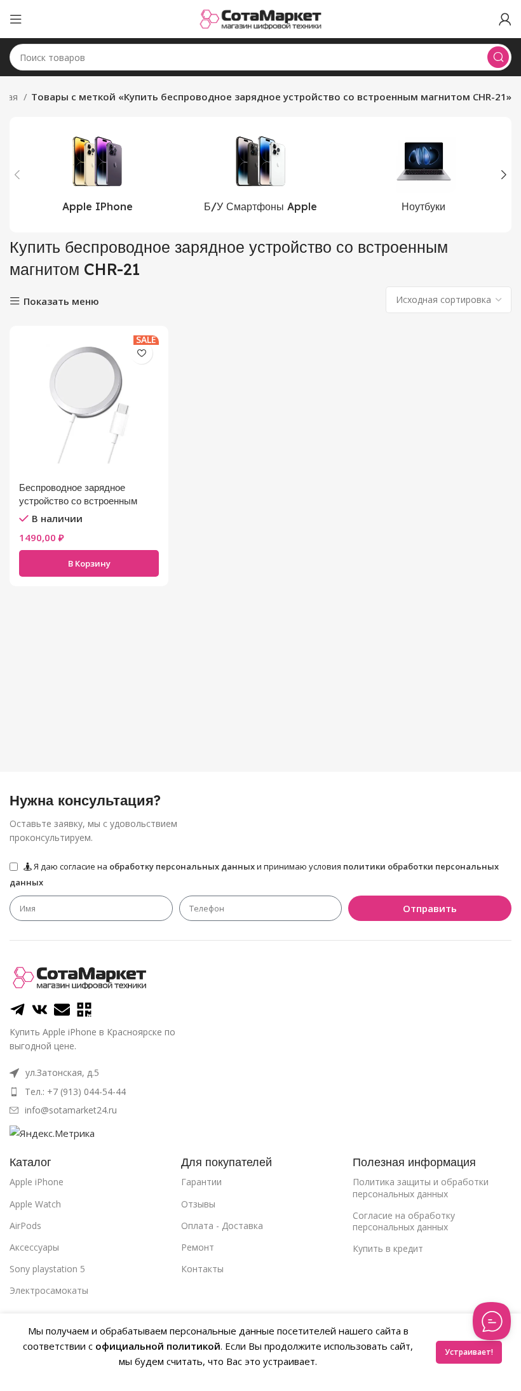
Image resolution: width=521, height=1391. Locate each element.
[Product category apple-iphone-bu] (261, 175)
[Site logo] (260, 17)
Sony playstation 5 (47, 1269)
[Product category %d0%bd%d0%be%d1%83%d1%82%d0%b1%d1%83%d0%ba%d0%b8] (423, 175)
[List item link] (177, 1092)
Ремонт (197, 1247)
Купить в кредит (388, 1248)
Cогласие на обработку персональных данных (404, 1221)
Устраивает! (469, 1352)
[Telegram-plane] (17, 1010)
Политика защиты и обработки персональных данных (421, 1187)
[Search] (498, 57)
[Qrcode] (84, 1010)
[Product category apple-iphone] (97, 175)
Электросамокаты (49, 1290)
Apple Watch (35, 1204)
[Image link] (79, 976)
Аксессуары (34, 1247)
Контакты (202, 1269)
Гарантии (201, 1182)
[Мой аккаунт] (505, 19)
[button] (89, 563)
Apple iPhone (37, 1182)
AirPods (25, 1226)
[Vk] (40, 1010)
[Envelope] (62, 1010)
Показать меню (61, 301)
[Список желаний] (141, 353)
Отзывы (198, 1204)
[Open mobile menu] (16, 19)
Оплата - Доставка (222, 1226)
